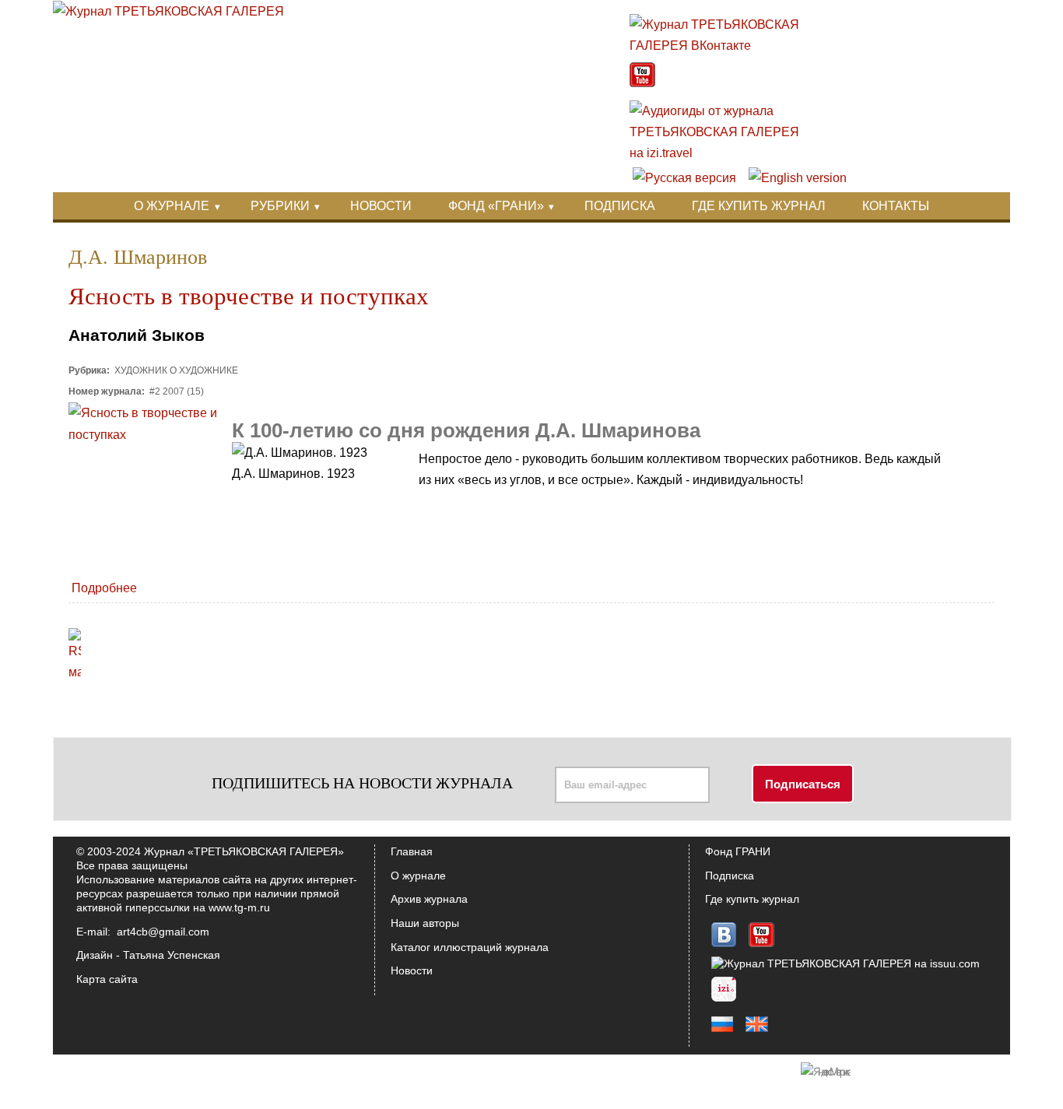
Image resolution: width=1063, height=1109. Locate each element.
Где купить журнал (752, 899)
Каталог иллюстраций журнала (470, 947)
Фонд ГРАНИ (737, 851)
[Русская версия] (684, 177)
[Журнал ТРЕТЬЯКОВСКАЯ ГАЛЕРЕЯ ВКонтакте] (722, 45)
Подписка (729, 875)
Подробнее (104, 588)
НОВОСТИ (381, 205)
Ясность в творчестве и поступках (248, 296)
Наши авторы (425, 923)
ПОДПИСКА (619, 205)
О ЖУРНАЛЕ (171, 205)
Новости (412, 970)
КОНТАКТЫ (895, 205)
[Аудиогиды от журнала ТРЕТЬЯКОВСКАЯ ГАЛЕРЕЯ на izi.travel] (722, 153)
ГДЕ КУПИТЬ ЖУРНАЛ (759, 205)
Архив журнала (429, 899)
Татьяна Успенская (171, 955)
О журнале (418, 875)
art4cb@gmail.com (163, 931)
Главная (412, 851)
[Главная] (168, 11)
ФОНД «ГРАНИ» (496, 205)
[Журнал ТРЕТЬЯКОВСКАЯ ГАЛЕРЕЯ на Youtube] (642, 82)
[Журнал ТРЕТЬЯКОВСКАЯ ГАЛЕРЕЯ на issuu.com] (845, 963)
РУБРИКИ (280, 205)
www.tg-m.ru (239, 907)
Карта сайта (107, 979)
